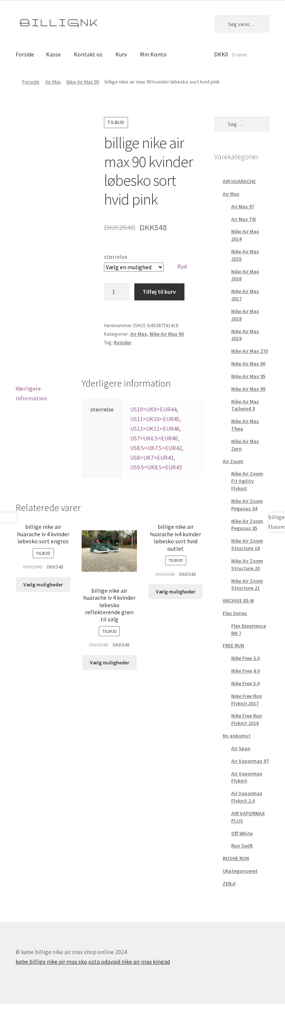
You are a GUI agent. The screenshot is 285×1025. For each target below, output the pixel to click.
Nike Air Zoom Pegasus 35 (247, 525)
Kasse (53, 54)
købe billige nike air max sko (51, 961)
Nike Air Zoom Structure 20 (247, 564)
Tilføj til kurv (159, 291)
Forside (25, 54)
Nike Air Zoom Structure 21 (247, 584)
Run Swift (242, 845)
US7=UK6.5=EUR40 (154, 438)
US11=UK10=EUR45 (155, 419)
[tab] (43, 394)
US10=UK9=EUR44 (153, 409)
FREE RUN (233, 645)
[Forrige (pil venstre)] (8, 1021)
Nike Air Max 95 (248, 376)
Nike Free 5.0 (245, 683)
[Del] (26, 1011)
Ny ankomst (236, 735)
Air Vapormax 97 (250, 761)
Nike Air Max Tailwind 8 (245, 405)
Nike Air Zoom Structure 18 (247, 544)
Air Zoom (233, 461)
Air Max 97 (242, 206)
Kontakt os (88, 54)
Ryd (182, 266)
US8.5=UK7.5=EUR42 (156, 448)
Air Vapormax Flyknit (246, 777)
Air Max (53, 81)
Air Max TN (243, 219)
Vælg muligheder (43, 584)
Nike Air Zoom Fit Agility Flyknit (247, 481)
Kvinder (122, 342)
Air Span (240, 748)
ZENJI (229, 883)
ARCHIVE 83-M (238, 600)
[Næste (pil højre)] (26, 1021)
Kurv (121, 54)
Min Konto (153, 54)
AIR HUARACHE (239, 181)
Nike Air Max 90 (82, 81)
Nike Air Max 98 (248, 388)
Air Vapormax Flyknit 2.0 (246, 797)
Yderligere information (31, 393)
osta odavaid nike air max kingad (129, 961)
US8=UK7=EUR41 (152, 457)
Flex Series (235, 613)
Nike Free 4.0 (245, 670)
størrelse (115, 256)
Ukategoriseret (240, 871)
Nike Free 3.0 (245, 658)
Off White (242, 833)
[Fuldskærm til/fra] (44, 1011)
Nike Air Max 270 (249, 351)
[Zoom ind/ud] (62, 1011)
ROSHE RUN (236, 858)
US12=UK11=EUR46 (155, 428)
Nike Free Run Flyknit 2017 (246, 700)
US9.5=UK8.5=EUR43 (156, 467)
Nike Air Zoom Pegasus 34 (247, 505)
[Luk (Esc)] (8, 1011)
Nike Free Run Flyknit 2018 (246, 719)
